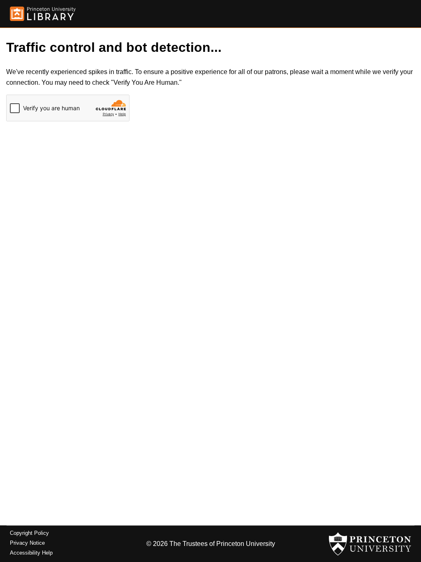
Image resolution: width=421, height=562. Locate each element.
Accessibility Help (31, 553)
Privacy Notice (27, 543)
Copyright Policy (29, 533)
